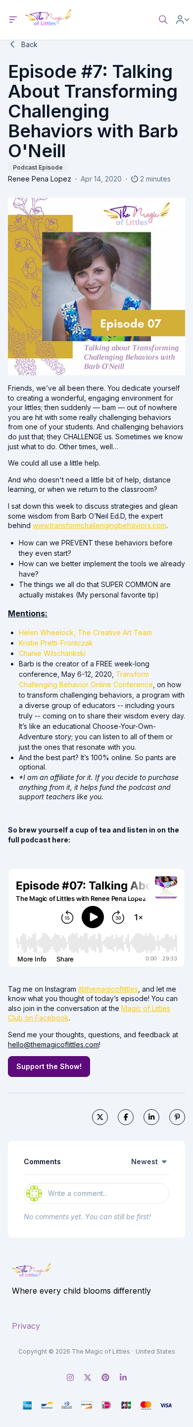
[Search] (163, 19)
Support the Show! (49, 1066)
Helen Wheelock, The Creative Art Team (85, 632)
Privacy (26, 1326)
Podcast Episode (38, 167)
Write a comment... (77, 1193)
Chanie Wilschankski (52, 653)
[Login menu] (182, 20)
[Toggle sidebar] (13, 19)
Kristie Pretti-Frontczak (56, 643)
